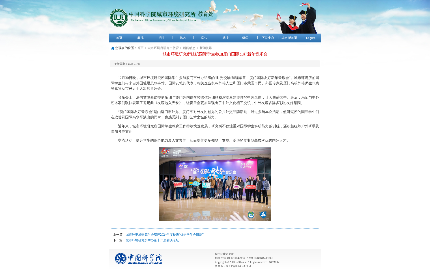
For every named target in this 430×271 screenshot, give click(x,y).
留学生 (247, 38)
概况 (140, 38)
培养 (183, 38)
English (311, 38)
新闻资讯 (206, 48)
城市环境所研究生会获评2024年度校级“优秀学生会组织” (165, 234)
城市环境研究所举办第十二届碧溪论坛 (152, 240)
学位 (204, 38)
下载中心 (268, 38)
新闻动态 (189, 48)
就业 (225, 38)
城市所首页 (289, 38)
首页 (119, 38)
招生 (162, 38)
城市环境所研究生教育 (163, 48)
